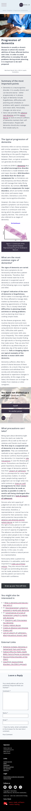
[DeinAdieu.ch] (24, 5)
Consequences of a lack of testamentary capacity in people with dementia (15, 615)
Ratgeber (9, 10)
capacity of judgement (17, 471)
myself (15, 406)
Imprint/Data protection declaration (13, 777)
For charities (7, 768)
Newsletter (6, 765)
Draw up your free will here (15, 586)
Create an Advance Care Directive (15, 628)
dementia (21, 166)
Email (5, 720)
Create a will (7, 630)
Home (4, 10)
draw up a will (20, 483)
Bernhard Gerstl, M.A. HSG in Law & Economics (15, 71)
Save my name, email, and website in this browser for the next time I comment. (15, 729)
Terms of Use (7, 778)
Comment (7, 691)
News (5, 763)
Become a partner (8, 767)
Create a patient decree (12, 625)
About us (6, 770)
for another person (15, 411)
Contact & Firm (7, 762)
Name (5, 713)
